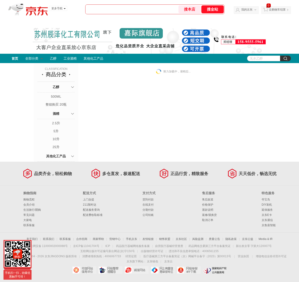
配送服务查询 (91, 209)
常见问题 (29, 215)
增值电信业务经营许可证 (271, 256)
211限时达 (89, 204)
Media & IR (266, 239)
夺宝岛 (266, 199)
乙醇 (53, 58)
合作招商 (81, 239)
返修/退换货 (209, 215)
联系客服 (29, 225)
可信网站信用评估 (84, 270)
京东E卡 (267, 215)
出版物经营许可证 (152, 251)
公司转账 (148, 215)
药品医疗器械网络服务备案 (133, 246)
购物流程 (29, 199)
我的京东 (247, 9)
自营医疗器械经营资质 (169, 246)
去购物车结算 (277, 9)
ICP (107, 246)
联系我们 (48, 239)
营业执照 (243, 256)
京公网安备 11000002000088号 (47, 246)
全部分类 (31, 58)
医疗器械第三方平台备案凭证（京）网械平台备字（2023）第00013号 (187, 256)
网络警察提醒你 (110, 270)
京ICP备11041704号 (86, 246)
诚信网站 (137, 270)
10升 (56, 139)
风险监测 (197, 239)
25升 (56, 147)
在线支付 (148, 204)
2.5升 (56, 123)
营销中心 (115, 239)
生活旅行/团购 (32, 209)
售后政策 (207, 199)
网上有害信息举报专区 (163, 270)
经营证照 (131, 256)
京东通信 (267, 220)
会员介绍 (29, 204)
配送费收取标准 (93, 215)
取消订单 (207, 220)
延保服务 (267, 209)
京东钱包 (152, 261)
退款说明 (207, 209)
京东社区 (181, 239)
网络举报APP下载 (189, 270)
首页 (15, 58)
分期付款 (148, 209)
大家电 (27, 220)
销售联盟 (164, 239)
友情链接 (148, 239)
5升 (56, 131)
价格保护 (207, 204)
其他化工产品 (93, 58)
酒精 (56, 113)
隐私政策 (231, 239)
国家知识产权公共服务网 (215, 270)
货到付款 (148, 199)
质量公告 (214, 239)
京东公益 (247, 239)
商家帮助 (98, 239)
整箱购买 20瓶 (56, 104)
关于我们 (32, 239)
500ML (56, 96)
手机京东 (131, 239)
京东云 (168, 261)
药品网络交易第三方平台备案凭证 (210, 246)
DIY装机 (267, 204)
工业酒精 (70, 58)
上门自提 (88, 199)
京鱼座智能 (269, 225)
